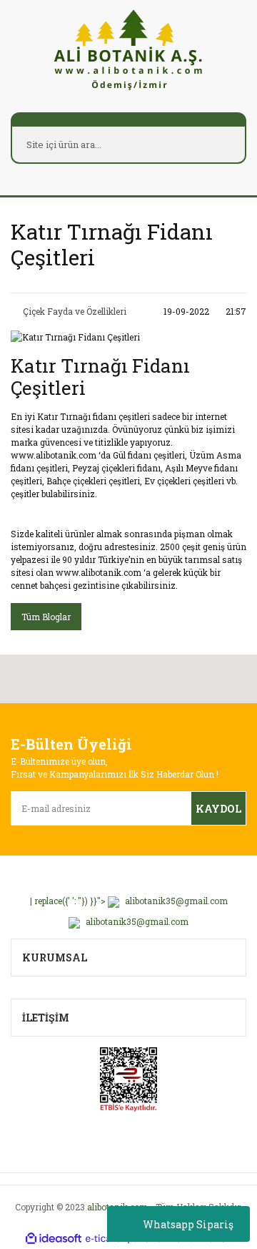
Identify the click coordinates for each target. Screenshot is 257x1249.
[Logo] (128, 49)
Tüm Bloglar (46, 616)
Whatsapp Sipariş (188, 1224)
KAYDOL (218, 808)
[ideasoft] (53, 1238)
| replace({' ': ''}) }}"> (129, 900)
